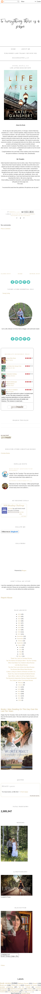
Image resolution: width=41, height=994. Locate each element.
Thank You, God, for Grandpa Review (21, 658)
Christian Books (5, 453)
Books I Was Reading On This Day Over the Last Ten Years (19, 710)
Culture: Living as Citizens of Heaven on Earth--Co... (21, 671)
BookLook (3, 985)
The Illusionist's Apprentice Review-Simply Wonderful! (21, 678)
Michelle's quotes (8, 786)
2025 (19, 616)
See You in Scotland (12, 389)
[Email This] (25, 212)
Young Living (6, 293)
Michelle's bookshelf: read (17, 354)
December (20, 636)
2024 (19, 618)
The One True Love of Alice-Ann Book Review (21, 667)
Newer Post (35, 274)
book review (17, 214)
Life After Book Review (21, 665)
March (20, 656)
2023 (19, 621)
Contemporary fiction (29, 990)
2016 (19, 687)
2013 (19, 693)
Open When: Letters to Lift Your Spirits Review (21, 676)
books (23, 991)
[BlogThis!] (27, 212)
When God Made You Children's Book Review (21, 663)
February (20, 682)
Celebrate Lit (15, 985)
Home (13, 49)
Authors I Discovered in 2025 (20, 481)
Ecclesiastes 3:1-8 (20, 58)
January (20, 685)
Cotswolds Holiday (11, 374)
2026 (19, 614)
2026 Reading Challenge (13, 505)
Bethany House (23, 983)
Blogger (24, 570)
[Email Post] (22, 212)
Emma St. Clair (11, 368)
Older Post (6, 274)
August (20, 645)
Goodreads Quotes (34, 795)
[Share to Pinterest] (33, 212)
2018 (19, 632)
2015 (19, 689)
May (20, 652)
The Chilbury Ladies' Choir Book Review (21, 680)
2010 (19, 700)
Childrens (30, 988)
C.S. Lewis (29, 991)
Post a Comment (5, 228)
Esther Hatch (10, 385)
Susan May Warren (13, 992)
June (20, 649)
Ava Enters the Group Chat (13, 366)
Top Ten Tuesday (24, 987)
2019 (19, 630)
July (20, 647)
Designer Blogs (25, 993)
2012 (19, 696)
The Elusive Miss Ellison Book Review (21, 669)
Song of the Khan (11, 358)
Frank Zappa (24, 792)
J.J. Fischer (10, 360)
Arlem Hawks (10, 391)
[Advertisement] (20, 251)
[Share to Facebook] (31, 212)
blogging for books (30, 985)
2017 (19, 634)
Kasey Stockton (11, 375)
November (20, 638)
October (20, 641)
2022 (19, 623)
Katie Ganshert (29, 214)
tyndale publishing (6, 987)
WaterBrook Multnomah (20, 215)
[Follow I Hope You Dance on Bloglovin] (10, 532)
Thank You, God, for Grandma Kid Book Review (21, 674)
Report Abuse (6, 598)
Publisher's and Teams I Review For (20, 53)
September (20, 643)
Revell (35, 983)
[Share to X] (29, 212)
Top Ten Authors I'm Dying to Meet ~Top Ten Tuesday (21, 660)
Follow (3, 965)
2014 (19, 691)
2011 (19, 698)
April (20, 654)
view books (23, 516)
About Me (25, 49)
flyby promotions (15, 990)
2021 (19, 625)
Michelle (10, 508)
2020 (19, 627)
